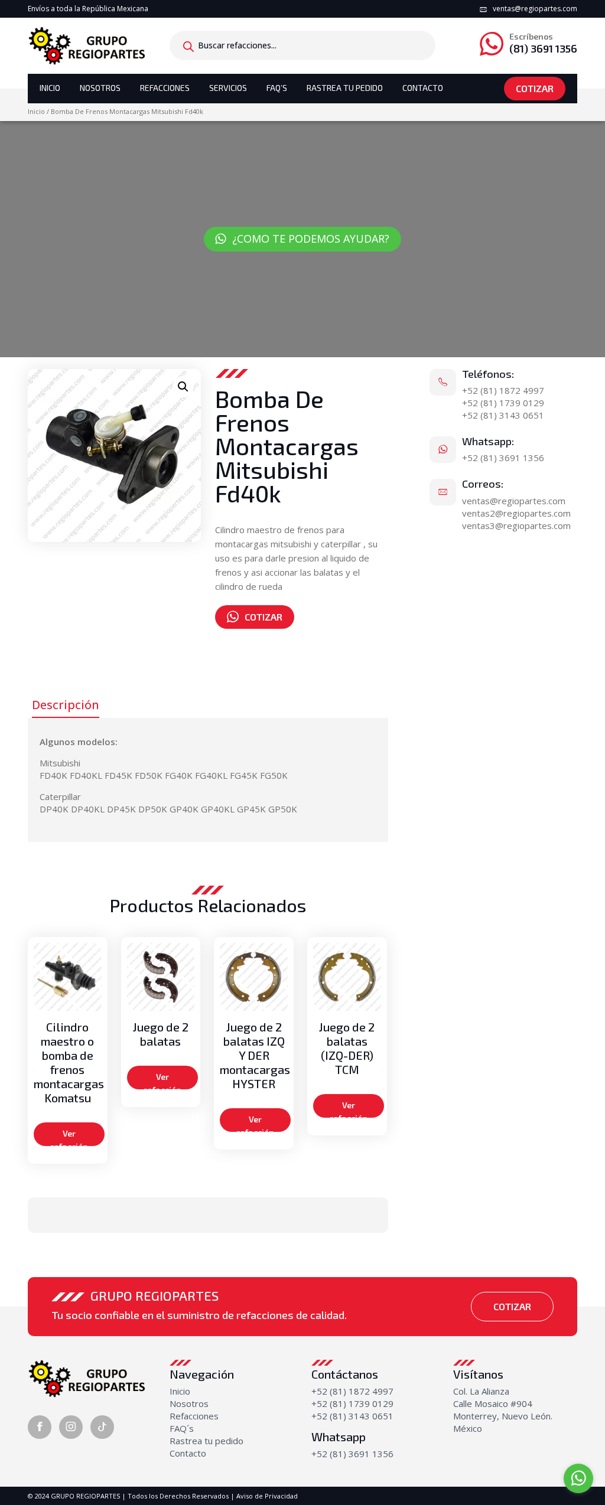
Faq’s (276, 88)
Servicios (228, 88)
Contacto (422, 88)
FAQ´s (182, 1428)
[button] (183, 386)
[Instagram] (71, 1427)
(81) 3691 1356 (543, 43)
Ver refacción (69, 1137)
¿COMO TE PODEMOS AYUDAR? (310, 238)
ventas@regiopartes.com (535, 9)
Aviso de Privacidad (267, 1495)
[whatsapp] (578, 1478)
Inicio (50, 88)
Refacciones (165, 88)
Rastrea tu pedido (206, 1441)
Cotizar (535, 88)
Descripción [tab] (65, 705)
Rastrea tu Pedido (345, 88)
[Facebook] (39, 1427)
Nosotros (100, 88)
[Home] (87, 45)
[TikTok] (102, 1427)
